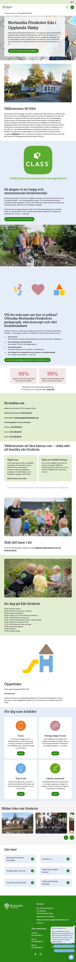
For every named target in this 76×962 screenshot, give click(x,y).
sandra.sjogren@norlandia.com (26, 418)
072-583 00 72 (16, 427)
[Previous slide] (66, 837)
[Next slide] (72, 837)
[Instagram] (40, 954)
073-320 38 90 (15, 432)
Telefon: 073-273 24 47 (45, 917)
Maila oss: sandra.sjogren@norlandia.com (53, 920)
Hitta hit (40, 923)
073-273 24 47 (26, 413)
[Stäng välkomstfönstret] (74, 927)
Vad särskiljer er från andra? (64, 951)
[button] (72, 2)
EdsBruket (15, 134)
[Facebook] (35, 954)
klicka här (50, 389)
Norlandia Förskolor (10, 13)
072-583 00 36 (15, 437)
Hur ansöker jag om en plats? (64, 946)
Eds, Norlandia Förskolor (24, 13)
